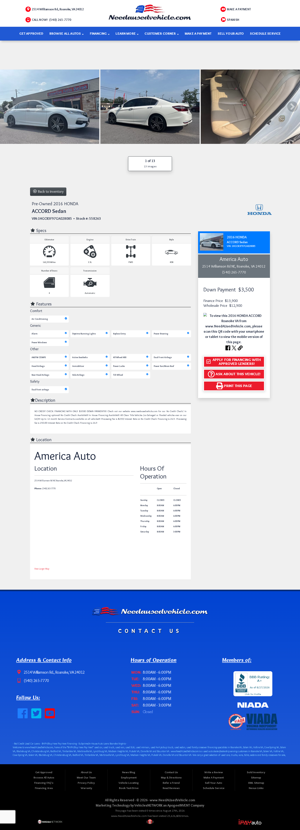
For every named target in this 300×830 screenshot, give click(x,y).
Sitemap (256, 777)
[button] (234, 361)
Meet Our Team (86, 777)
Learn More (126, 34)
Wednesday (146, 516)
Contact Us (171, 772)
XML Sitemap (256, 782)
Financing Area (44, 788)
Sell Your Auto (231, 34)
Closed (176, 488)
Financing (99, 34)
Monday (144, 505)
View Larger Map (41, 568)
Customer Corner (160, 34)
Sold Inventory (256, 772)
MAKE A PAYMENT (239, 9)
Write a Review (213, 772)
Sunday (143, 500)
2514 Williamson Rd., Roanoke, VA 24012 (58, 9)
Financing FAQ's (43, 782)
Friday (143, 526)
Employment (129, 777)
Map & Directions (171, 777)
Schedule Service (265, 34)
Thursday (144, 521)
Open (159, 488)
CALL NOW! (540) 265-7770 (51, 20)
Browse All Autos (65, 34)
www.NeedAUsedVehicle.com (172, 800)
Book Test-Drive (129, 788)
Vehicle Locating (129, 782)
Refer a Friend (171, 782)
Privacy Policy (86, 782)
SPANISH (233, 20)
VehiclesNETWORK (148, 805)
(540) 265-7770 (36, 680)
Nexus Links (256, 788)
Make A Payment (198, 34)
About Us (86, 772)
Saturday (144, 531)
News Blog (128, 772)
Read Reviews (171, 788)
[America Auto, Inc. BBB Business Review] (252, 683)
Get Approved (31, 34)
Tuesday (144, 510)
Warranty (86, 788)
